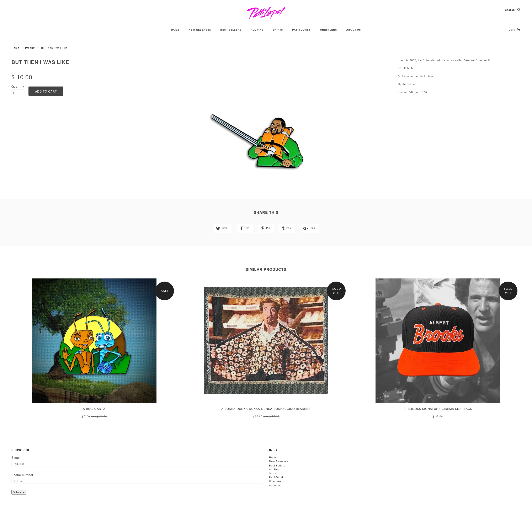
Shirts (278, 29)
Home (175, 29)
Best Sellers (230, 29)
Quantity (17, 86)
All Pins (257, 29)
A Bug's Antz (94, 409)
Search (510, 10)
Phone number (22, 475)
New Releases (200, 29)
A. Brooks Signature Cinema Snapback (438, 409)
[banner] (266, 13)
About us (353, 29)
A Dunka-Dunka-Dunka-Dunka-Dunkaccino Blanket (265, 409)
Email (15, 457)
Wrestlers (328, 29)
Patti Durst (301, 29)
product (30, 47)
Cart (512, 29)
